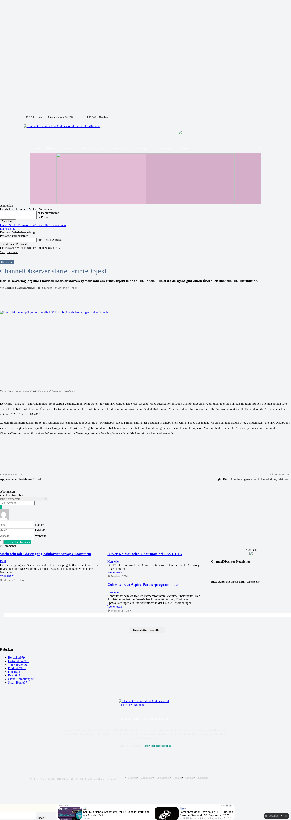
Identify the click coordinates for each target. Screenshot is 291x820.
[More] (85, 300)
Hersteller (12, 252)
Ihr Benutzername (48, 213)
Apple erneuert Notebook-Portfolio (21, 479)
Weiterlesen (7, 575)
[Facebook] (258, 117)
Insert (41, 817)
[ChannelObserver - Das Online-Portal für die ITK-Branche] (64, 132)
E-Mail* (40, 530)
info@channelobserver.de (157, 745)
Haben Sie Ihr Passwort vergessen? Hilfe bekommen (33, 225)
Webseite (40, 535)
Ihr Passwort (44, 217)
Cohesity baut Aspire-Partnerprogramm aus (143, 584)
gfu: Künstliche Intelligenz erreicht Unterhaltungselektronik (254, 479)
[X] (263, 117)
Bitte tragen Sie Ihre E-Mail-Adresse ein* (236, 581)
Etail (3, 561)
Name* (39, 524)
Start (2, 252)
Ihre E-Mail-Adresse (49, 239)
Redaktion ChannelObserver (20, 287)
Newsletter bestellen (147, 630)
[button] (260, 148)
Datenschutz (7, 228)
